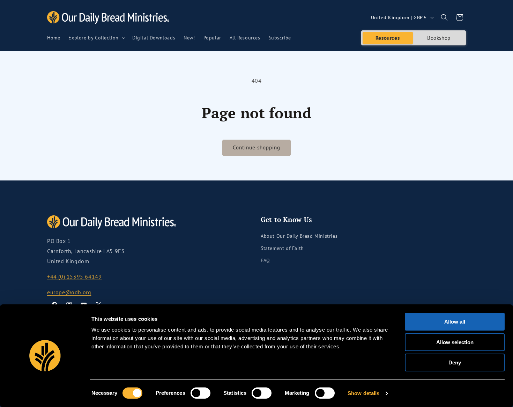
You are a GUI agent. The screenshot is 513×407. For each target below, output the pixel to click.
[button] (96, 37)
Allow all (454, 322)
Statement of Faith (282, 248)
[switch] (200, 393)
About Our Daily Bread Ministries (299, 236)
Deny (454, 362)
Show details (363, 393)
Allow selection (455, 342)
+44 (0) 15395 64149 (74, 276)
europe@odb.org (69, 292)
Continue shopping (256, 147)
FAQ (265, 260)
